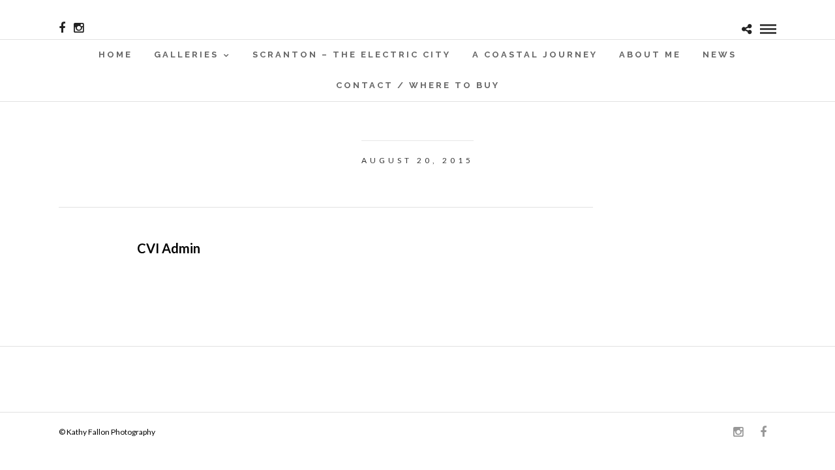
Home (115, 54)
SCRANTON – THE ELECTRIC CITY (351, 54)
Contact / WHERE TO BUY (418, 85)
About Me (650, 54)
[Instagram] (79, 28)
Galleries (186, 54)
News (719, 54)
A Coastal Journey (535, 54)
